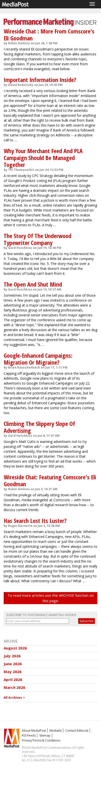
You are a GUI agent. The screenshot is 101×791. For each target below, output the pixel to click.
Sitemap (44, 735)
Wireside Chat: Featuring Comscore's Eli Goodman (50, 480)
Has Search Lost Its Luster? (35, 521)
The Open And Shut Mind (33, 284)
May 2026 (13, 671)
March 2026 (14, 687)
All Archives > (14, 697)
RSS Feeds (29, 735)
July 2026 (12, 655)
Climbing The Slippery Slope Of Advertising (39, 427)
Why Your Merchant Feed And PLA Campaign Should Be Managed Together (43, 158)
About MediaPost (34, 730)
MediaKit (56, 730)
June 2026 (13, 663)
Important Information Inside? (40, 80)
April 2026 (13, 679)
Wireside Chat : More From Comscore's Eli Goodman (49, 34)
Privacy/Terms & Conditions (41, 740)
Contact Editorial (76, 730)
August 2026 (15, 648)
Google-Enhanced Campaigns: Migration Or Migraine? (38, 358)
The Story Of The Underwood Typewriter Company (37, 239)
